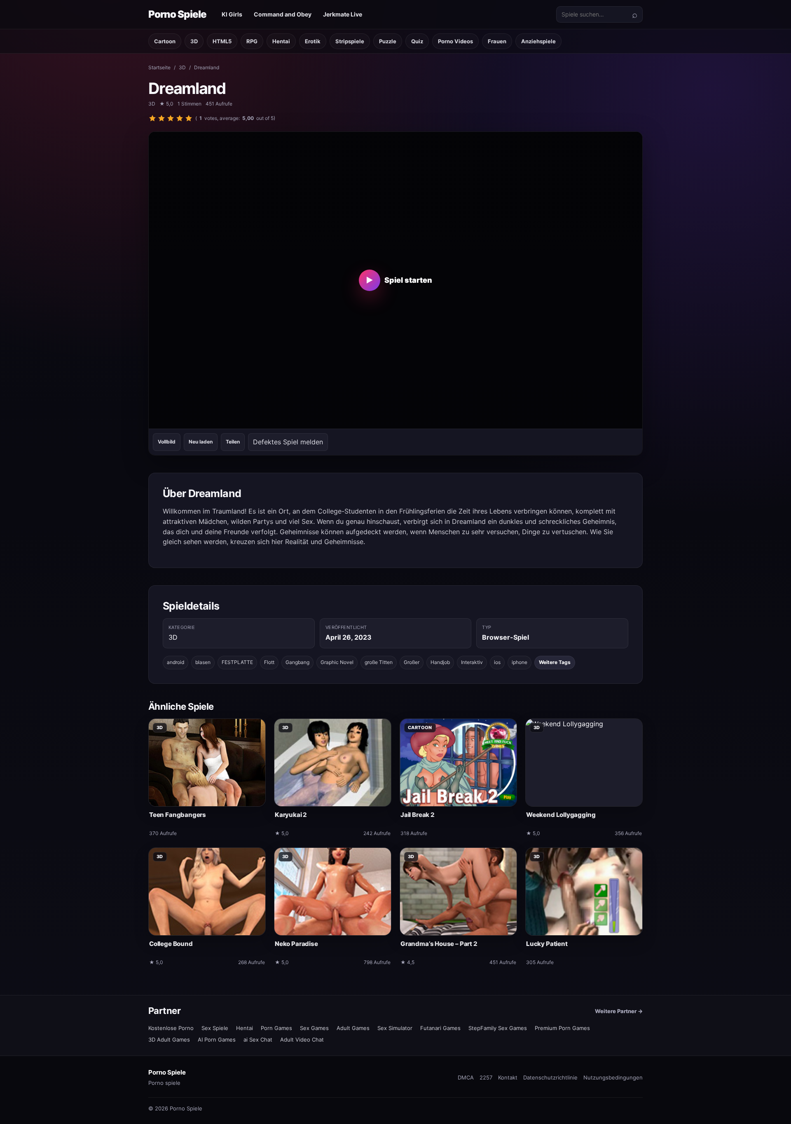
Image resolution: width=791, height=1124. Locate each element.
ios (497, 662)
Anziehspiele (538, 41)
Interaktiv (472, 662)
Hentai (281, 41)
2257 (486, 1077)
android (175, 662)
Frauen (497, 41)
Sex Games (314, 1028)
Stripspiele (349, 41)
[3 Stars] (170, 118)
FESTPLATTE (237, 662)
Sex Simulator (394, 1028)
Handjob (440, 662)
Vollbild (167, 442)
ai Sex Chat (257, 1039)
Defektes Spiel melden (288, 442)
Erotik (313, 41)
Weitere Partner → (619, 1011)
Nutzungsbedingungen (613, 1077)
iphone (519, 662)
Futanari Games (440, 1028)
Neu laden (201, 442)
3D (194, 41)
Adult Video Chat (302, 1039)
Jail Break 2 (417, 815)
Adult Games (353, 1028)
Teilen (233, 442)
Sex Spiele (214, 1028)
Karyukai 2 (291, 815)
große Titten (379, 662)
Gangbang (297, 662)
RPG (251, 41)
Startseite (159, 67)
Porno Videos (455, 41)
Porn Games (276, 1028)
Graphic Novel (337, 662)
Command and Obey (282, 14)
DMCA (466, 1077)
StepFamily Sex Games (497, 1028)
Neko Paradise (296, 944)
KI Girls (232, 14)
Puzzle (387, 41)
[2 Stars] (161, 118)
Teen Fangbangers (177, 815)
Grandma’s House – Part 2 (438, 944)
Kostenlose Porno (171, 1028)
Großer (411, 662)
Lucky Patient (547, 944)
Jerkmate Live (342, 14)
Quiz (417, 41)
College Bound (171, 944)
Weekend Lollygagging (560, 815)
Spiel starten (399, 280)
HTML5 (222, 41)
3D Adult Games (169, 1039)
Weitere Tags (555, 662)
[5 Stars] (189, 118)
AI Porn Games (217, 1039)
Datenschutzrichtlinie (550, 1077)
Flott (269, 662)
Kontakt (507, 1077)
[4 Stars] (180, 118)
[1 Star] (152, 118)
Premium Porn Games (562, 1028)
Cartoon (165, 41)
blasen (203, 662)
